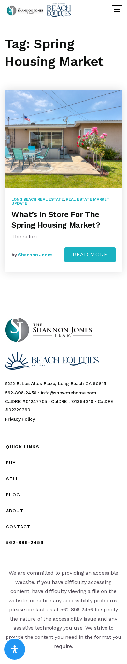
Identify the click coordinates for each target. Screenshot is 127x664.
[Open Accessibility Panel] (14, 649)
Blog (13, 494)
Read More (90, 254)
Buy (11, 462)
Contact (18, 526)
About (14, 510)
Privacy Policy (20, 419)
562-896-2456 (25, 542)
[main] (63, 162)
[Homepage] (39, 10)
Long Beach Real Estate (37, 199)
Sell (12, 478)
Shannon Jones (35, 254)
